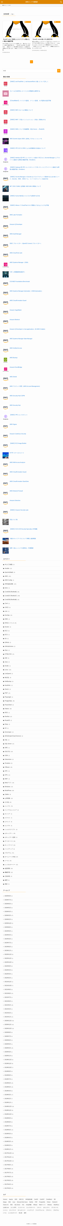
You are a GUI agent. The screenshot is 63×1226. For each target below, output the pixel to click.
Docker (8, 627)
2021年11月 (9, 981)
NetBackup (9, 681)
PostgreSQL (9, 701)
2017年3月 (9, 1188)
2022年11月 (9, 958)
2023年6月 (8, 946)
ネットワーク (10, 845)
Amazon (5, 1199)
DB (54, 1199)
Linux (8, 669)
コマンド (8, 821)
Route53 (8, 720)
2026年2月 (8, 919)
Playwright (9, 697)
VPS (7, 775)
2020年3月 (8, 1052)
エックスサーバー (30, 1207)
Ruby (7, 724)
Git (6, 638)
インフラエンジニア (12, 810)
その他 (8, 802)
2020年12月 (9, 1020)
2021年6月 (8, 1001)
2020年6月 (8, 1040)
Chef (7, 603)
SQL (7, 740)
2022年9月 (8, 966)
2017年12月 (9, 1153)
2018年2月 (8, 1145)
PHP (7, 693)
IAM (7, 658)
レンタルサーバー (11, 864)
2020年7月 (8, 1036)
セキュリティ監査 (11, 837)
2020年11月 (9, 1024)
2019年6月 (9, 1083)
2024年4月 (8, 935)
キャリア (8, 814)
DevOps (8, 615)
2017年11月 (9, 1157)
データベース (10, 841)
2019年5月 (9, 1087)
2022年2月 (8, 977)
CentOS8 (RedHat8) (12, 599)
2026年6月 (8, 903)
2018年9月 (8, 1118)
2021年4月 (8, 1009)
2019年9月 (8, 1071)
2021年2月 (8, 1013)
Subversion (9, 759)
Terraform (8, 763)
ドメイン (5, 1210)
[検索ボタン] (61, 2)
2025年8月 (8, 927)
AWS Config (9, 580)
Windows (9, 786)
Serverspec (9, 732)
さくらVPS (13, 1207)
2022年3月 (8, 974)
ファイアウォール (40, 1210)
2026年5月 (8, 907)
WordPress (9, 790)
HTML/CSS (9, 654)
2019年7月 (8, 1079)
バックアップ (10, 849)
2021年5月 (9, 1005)
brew (7, 588)
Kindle (8, 666)
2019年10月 (9, 1067)
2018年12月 (9, 1106)
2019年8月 (8, 1075)
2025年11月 (9, 923)
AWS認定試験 (10, 584)
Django (4, 1202)
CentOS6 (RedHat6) (12, 591)
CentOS (36, 1199)
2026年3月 (9, 915)
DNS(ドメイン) (10, 623)
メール (8, 860)
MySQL (8, 677)
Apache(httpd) (10, 572)
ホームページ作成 (11, 856)
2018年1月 (9, 1149)
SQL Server (9, 743)
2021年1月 (9, 1016)
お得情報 (9, 798)
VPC (7, 771)
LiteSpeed (9, 673)
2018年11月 (9, 1110)
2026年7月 (8, 900)
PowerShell (9, 705)
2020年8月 (8, 1032)
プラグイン (48, 1210)
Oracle (8, 689)
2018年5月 (8, 1133)
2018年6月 (9, 1129)
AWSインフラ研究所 (31, 2)
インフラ (9, 806)
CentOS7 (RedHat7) (12, 595)
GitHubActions (10, 646)
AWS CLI (21, 1199)
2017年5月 (9, 1180)
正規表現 (8, 876)
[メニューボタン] (2, 2)
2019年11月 (9, 1063)
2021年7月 (8, 997)
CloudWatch (49, 1199)
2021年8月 (9, 993)
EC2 (7, 630)
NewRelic (9, 685)
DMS (7, 619)
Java (7, 662)
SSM (7, 755)
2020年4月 (9, 1048)
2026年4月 (8, 911)
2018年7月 (8, 1126)
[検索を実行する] (58, 70)
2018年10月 (9, 1114)
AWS (8, 576)
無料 (25, 1213)
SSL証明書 (28, 1204)
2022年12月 (9, 954)
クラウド (8, 817)
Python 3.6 (5, 1204)
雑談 (7, 884)
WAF (7, 779)
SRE (7, 747)
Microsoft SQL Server (22, 1202)
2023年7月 (8, 942)
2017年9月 (9, 1164)
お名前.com (6, 1207)
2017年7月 (9, 1172)
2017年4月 (9, 1184)
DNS (9, 1202)
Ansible (8, 568)
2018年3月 (9, 1141)
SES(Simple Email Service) (14, 736)
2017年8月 (9, 1168)
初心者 (20, 1213)
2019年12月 (9, 1059)
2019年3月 (9, 1094)
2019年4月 (8, 1090)
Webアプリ (9, 782)
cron (7, 611)
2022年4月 (8, 970)
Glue (7, 650)
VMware (8, 767)
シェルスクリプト (11, 829)
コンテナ (8, 825)
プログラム (9, 853)
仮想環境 (9, 868)
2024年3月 (8, 939)
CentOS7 (42, 1199)
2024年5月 (8, 931)
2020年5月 (8, 1044)
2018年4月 (8, 1137)
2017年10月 (9, 1161)
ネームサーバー (21, 1210)
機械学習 (9, 872)
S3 (6, 728)
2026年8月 (8, 896)
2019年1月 (8, 1102)
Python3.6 (54, 1202)
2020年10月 (9, 1028)
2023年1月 (8, 950)
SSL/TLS (9, 751)
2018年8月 (8, 1122)
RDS (7, 712)
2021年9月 (8, 989)
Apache (11, 1199)
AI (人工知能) (9, 564)
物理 (7, 880)
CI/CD (7, 607)
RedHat (8, 716)
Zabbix (8, 794)
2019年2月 (8, 1098)
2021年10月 (9, 985)
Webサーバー (42, 1204)
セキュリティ (10, 833)
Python (8, 708)
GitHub (8, 642)
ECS (7, 634)
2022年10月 (9, 962)
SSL (23, 1204)
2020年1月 (8, 1055)
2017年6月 (9, 1176)
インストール (21, 1207)
